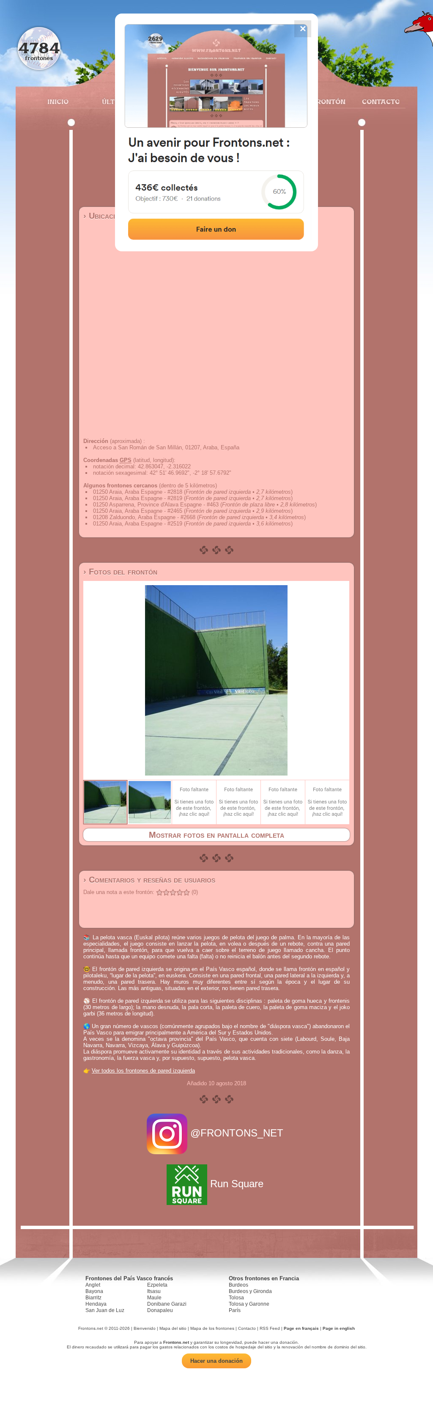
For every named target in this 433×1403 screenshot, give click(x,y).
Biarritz (93, 1298)
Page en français (301, 1328)
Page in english (339, 1328)
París (235, 1310)
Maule (154, 1298)
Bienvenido (145, 1328)
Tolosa (236, 1298)
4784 (39, 47)
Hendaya (96, 1304)
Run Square (236, 1183)
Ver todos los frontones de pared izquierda (143, 1070)
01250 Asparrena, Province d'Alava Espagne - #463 (156, 504)
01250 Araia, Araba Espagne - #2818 (137, 492)
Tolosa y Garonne (249, 1304)
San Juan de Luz (104, 1310)
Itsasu (154, 1291)
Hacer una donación (216, 1361)
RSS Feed (270, 1328)
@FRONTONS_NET (236, 1133)
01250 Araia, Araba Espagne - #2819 (137, 498)
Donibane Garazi (166, 1304)
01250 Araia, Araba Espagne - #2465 (137, 511)
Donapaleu (160, 1310)
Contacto (377, 101)
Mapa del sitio (172, 1328)
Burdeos (238, 1285)
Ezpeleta (157, 1285)
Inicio (58, 101)
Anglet (92, 1285)
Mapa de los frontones (212, 1328)
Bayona (94, 1291)
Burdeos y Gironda (250, 1291)
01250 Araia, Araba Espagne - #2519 (137, 523)
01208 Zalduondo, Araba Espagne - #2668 (144, 517)
